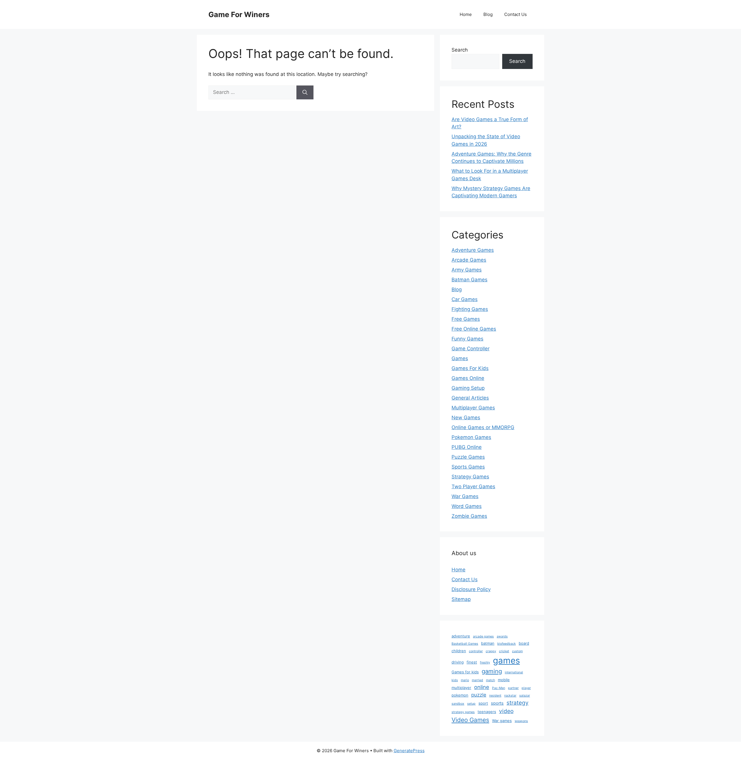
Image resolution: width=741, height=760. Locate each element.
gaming (492, 671)
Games (460, 358)
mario (465, 680)
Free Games (466, 319)
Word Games (467, 506)
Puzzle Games (468, 457)
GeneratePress (409, 750)
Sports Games (468, 467)
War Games (465, 496)
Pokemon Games (471, 437)
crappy (491, 651)
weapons (521, 721)
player (526, 688)
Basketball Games (465, 644)
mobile (504, 679)
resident (495, 695)
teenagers (487, 711)
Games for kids (465, 672)
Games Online (468, 378)
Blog (488, 14)
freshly (485, 662)
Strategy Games (470, 477)
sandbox (458, 704)
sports (497, 703)
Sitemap (461, 599)
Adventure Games (473, 250)
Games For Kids (470, 368)
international (514, 672)
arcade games (483, 636)
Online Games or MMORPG (483, 427)
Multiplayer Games (473, 408)
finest (472, 662)
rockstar (510, 695)
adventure (461, 636)
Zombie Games (469, 516)
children (459, 650)
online (481, 687)
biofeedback (506, 644)
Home (466, 14)
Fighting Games (470, 309)
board (524, 643)
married (477, 680)
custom (517, 651)
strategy (518, 702)
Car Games (465, 299)
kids (455, 680)
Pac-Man (498, 688)
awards (502, 636)
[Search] (304, 92)
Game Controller (470, 348)
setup (471, 704)
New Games (466, 417)
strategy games (463, 712)
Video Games (470, 719)
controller (476, 651)
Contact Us (515, 14)
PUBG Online (467, 447)
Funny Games (467, 339)
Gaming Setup (468, 388)
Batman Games (469, 280)
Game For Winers (238, 14)
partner (513, 688)
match (490, 680)
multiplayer (461, 687)
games (506, 660)
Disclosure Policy (471, 589)
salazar (524, 695)
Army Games (467, 270)
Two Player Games (473, 486)
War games (502, 720)
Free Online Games (474, 329)
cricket (504, 651)
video (506, 711)
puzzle (478, 695)
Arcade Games (469, 260)
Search (460, 50)
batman (487, 643)
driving (458, 662)
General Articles (470, 398)
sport (483, 703)
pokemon (460, 695)
